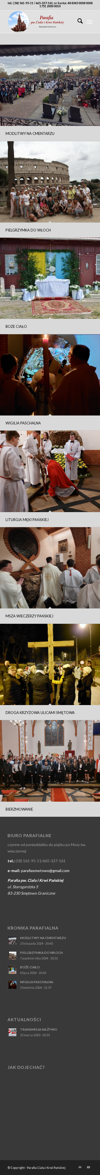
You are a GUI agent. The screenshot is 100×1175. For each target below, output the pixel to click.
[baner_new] (42, 22)
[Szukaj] (77, 22)
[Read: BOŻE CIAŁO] (13, 970)
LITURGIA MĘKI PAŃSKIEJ (27, 519)
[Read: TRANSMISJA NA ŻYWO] (13, 1032)
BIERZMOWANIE (19, 809)
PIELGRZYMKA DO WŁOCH (28, 230)
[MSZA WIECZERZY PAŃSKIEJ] (50, 567)
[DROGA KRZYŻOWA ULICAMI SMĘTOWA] (50, 664)
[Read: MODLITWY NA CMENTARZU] (13, 941)
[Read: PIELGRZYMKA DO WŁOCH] (13, 955)
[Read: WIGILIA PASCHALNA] (13, 985)
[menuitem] (77, 22)
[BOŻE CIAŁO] (50, 278)
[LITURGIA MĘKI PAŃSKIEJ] (50, 471)
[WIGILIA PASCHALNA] (50, 374)
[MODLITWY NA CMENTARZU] (50, 85)
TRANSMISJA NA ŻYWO (38, 1029)
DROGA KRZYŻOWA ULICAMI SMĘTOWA (40, 712)
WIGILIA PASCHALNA (23, 423)
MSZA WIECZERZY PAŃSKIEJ (29, 616)
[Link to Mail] (80, 1167)
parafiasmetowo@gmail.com (45, 870)
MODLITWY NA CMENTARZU (30, 133)
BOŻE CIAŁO (16, 326)
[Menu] (89, 21)
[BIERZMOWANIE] (50, 760)
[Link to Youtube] (88, 1167)
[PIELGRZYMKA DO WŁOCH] (50, 182)
